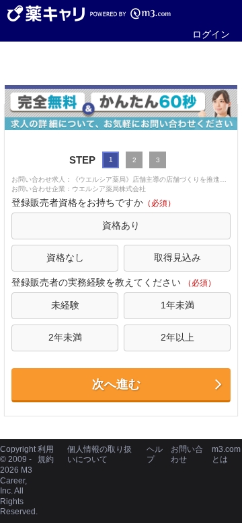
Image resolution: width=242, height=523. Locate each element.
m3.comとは (226, 455)
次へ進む (116, 384)
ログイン (211, 34)
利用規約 (46, 455)
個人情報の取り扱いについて (99, 455)
